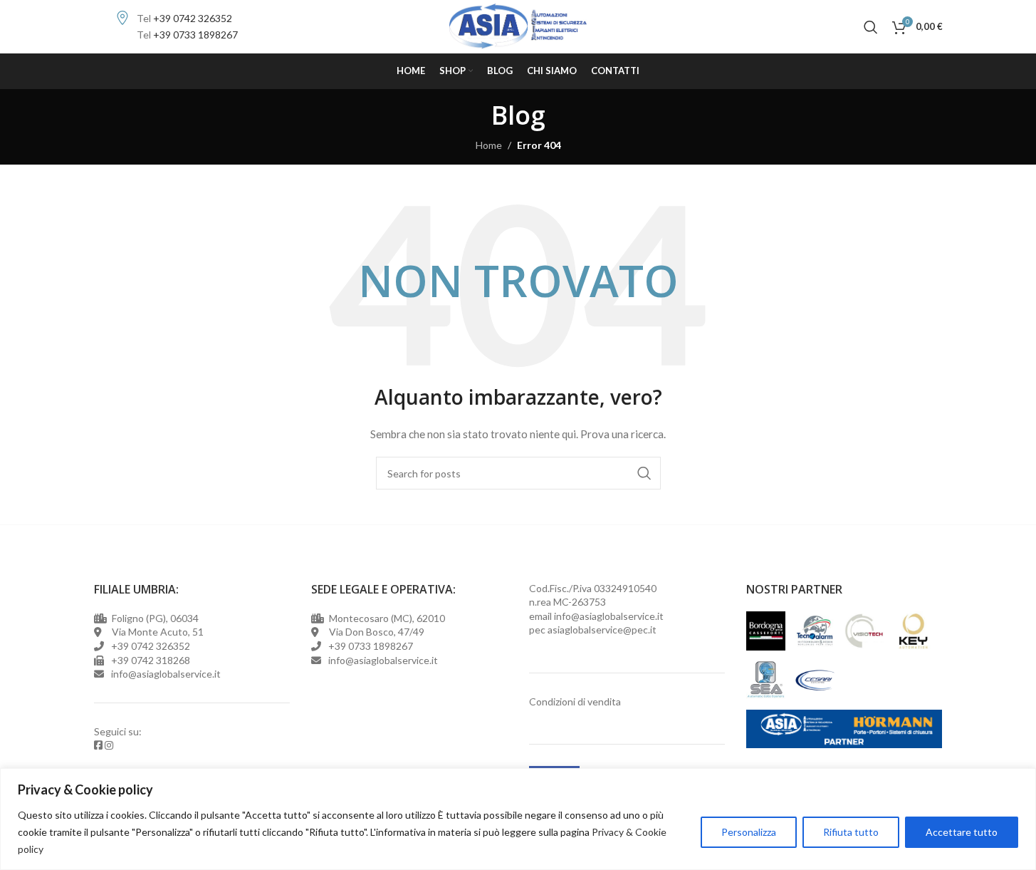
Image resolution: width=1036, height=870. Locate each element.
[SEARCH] (644, 473)
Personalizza (748, 832)
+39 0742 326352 (192, 18)
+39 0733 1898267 (195, 35)
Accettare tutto (962, 832)
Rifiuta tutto (851, 832)
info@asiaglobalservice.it (609, 616)
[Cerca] (871, 27)
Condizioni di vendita (575, 701)
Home (489, 145)
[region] (518, 819)
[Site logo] (518, 25)
